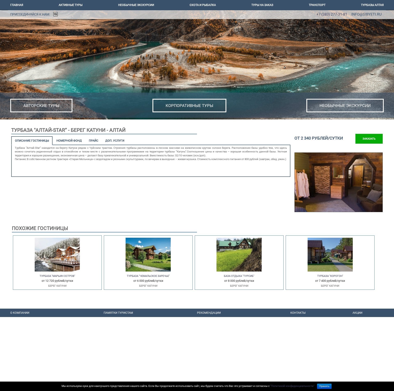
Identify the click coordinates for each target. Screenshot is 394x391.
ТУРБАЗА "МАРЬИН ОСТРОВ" (57, 275)
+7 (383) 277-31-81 (331, 14)
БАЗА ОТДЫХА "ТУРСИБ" (239, 275)
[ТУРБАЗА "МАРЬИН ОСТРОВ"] (57, 254)
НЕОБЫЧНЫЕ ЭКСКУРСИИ (345, 105)
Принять (324, 386)
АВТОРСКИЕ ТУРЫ (41, 105)
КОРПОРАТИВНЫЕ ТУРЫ (189, 105)
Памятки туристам (118, 312)
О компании (19, 312)
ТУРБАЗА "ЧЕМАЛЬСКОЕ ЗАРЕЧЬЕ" (148, 275)
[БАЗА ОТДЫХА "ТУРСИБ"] (239, 254)
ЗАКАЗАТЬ (369, 138)
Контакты (298, 312)
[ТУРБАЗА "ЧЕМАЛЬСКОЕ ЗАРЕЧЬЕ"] (148, 254)
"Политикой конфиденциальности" (292, 386)
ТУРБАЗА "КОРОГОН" (330, 275)
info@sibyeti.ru (366, 14)
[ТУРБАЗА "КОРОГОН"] (330, 254)
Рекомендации (209, 312)
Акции (357, 312)
